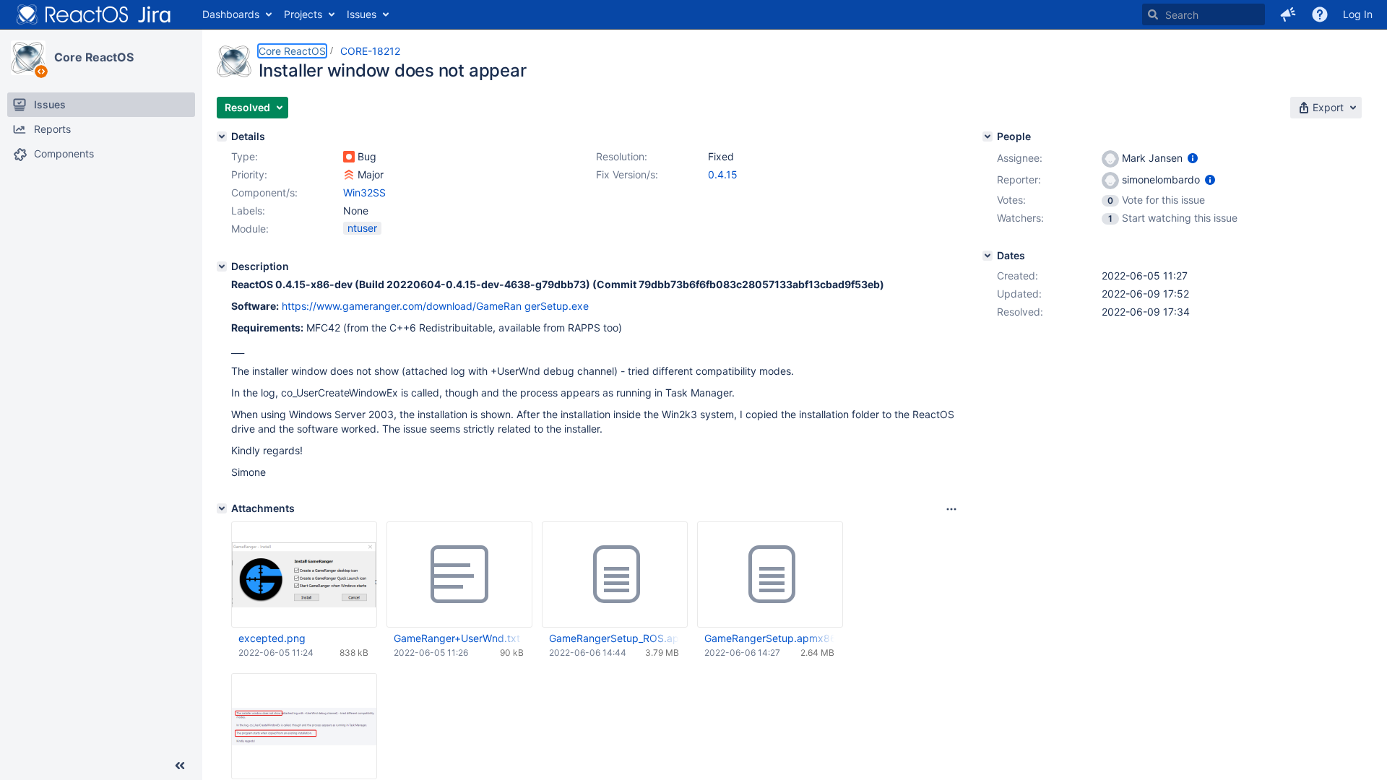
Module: (250, 228)
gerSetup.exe (556, 306)
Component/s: (264, 192)
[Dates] (987, 256)
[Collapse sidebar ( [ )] (180, 765)
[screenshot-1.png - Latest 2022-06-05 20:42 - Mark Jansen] (304, 726)
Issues (361, 14)
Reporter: (1019, 179)
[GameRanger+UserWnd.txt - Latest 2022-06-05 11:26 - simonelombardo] (459, 574)
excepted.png (272, 638)
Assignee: (1019, 158)
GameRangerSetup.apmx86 (769, 638)
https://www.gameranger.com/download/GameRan (402, 306)
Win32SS (364, 192)
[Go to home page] (94, 14)
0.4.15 (723, 174)
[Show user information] (1192, 158)
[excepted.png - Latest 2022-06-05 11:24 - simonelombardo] (304, 574)
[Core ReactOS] (28, 57)
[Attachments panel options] (951, 509)
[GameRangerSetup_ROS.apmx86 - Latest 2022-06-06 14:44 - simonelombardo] (615, 574)
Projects (303, 14)
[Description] (222, 266)
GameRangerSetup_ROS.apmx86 (614, 638)
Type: (244, 156)
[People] (987, 136)
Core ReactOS (94, 57)
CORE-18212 (370, 51)
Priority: (249, 174)
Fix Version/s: (627, 174)
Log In (1358, 14)
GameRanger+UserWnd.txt (457, 638)
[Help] (1320, 14)
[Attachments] (222, 508)
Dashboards (230, 14)
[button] (1288, 14)
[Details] (222, 136)
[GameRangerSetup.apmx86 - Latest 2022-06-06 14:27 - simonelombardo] (770, 574)
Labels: (248, 210)
